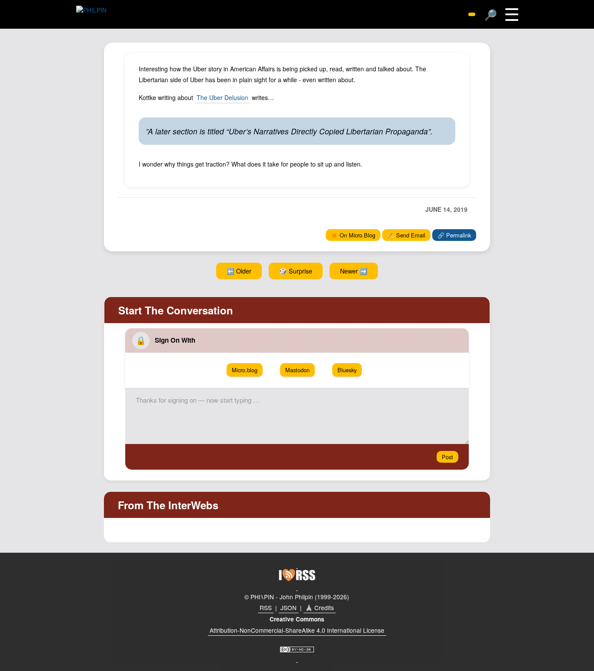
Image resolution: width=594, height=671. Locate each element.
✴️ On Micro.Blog (353, 235)
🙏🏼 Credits (319, 607)
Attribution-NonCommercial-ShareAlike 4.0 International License (297, 630)
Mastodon (297, 370)
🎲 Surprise (295, 270)
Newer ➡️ (353, 270)
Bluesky (347, 370)
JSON (288, 607)
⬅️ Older (239, 270)
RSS (266, 607)
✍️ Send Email (406, 235)
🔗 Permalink (454, 235)
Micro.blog (244, 370)
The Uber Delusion (222, 97)
